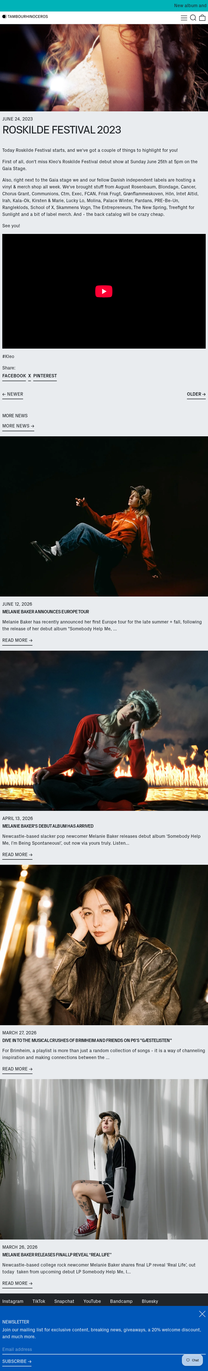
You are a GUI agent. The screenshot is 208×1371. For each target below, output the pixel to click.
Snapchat (64, 1301)
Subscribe (14, 1361)
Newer (15, 394)
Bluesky (150, 1301)
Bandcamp (121, 1301)
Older (194, 394)
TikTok (38, 1301)
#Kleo (8, 356)
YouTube (92, 1301)
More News (15, 426)
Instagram (12, 1301)
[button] (193, 17)
